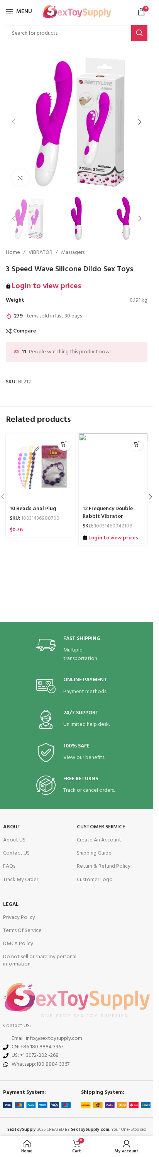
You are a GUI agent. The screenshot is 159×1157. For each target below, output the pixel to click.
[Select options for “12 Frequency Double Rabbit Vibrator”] (137, 444)
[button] (13, 121)
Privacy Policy (19, 917)
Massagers (73, 253)
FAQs (9, 866)
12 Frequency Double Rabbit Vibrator (108, 512)
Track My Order (20, 879)
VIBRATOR (40, 253)
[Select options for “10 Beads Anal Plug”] (64, 444)
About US (14, 840)
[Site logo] (76, 11)
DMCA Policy (18, 943)
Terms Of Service (22, 930)
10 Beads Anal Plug (33, 508)
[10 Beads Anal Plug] (40, 467)
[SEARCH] (139, 33)
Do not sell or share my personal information (39, 960)
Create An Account (99, 840)
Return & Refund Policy (103, 866)
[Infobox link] (76, 649)
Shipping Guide (94, 853)
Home (13, 253)
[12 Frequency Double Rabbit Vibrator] (113, 467)
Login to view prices (46, 286)
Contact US (16, 853)
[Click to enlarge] (20, 177)
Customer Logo (95, 879)
